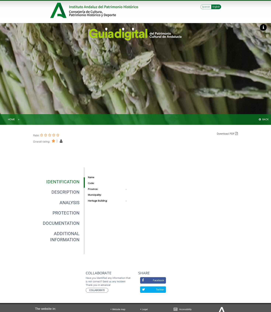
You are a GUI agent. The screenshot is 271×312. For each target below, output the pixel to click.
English (216, 6)
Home (11, 119)
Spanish (206, 6)
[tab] (63, 182)
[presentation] (59, 182)
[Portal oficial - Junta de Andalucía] (59, 10)
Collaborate (97, 290)
